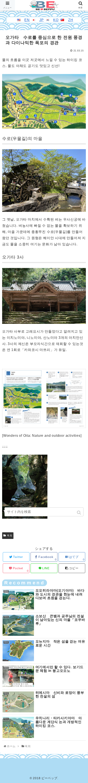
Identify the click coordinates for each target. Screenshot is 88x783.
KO (56, 20)
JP (41, 20)
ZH (70, 20)
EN (27, 20)
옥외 (9, 535)
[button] (79, 512)
